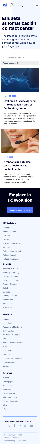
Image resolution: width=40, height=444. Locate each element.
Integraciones (8, 362)
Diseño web (9, 441)
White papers (8, 382)
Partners (6, 236)
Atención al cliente (10, 269)
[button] (36, 5)
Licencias (7, 323)
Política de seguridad (12, 259)
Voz (4, 339)
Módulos (6, 319)
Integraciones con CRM (12, 358)
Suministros (8, 300)
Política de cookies (10, 255)
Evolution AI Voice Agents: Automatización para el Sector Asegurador (20, 104)
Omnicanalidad (9, 331)
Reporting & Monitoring (12, 327)
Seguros (6, 292)
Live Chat (7, 350)
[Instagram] (25, 425)
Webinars (7, 389)
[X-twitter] (8, 425)
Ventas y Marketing (11, 273)
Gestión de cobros (10, 276)
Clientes (6, 239)
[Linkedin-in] (20, 425)
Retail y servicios (10, 296)
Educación (7, 307)
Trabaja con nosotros (12, 243)
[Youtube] (31, 425)
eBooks (6, 378)
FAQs (5, 409)
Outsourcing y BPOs (11, 280)
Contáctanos (8, 228)
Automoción (8, 304)
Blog (5, 405)
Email (5, 346)
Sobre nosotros (9, 232)
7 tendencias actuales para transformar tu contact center (17, 165)
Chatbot (6, 354)
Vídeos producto (10, 397)
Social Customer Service (13, 343)
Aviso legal (7, 247)
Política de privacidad (12, 251)
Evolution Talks (9, 385)
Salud (5, 288)
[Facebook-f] (14, 425)
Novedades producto (12, 401)
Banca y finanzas (10, 284)
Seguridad (7, 366)
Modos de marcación (11, 335)
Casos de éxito (9, 393)
